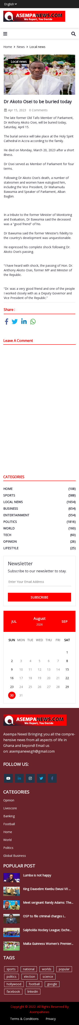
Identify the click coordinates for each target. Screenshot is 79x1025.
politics (11, 976)
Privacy (51, 1019)
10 (21, 669)
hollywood (14, 984)
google (52, 984)
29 (67, 687)
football (34, 984)
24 (21, 687)
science (48, 976)
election (29, 976)
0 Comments (38, 110)
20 (48, 678)
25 (30, 687)
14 (58, 669)
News (21, 47)
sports (11, 969)
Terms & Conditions (24, 1019)
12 (39, 669)
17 (21, 678)
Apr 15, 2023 (16, 110)
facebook (13, 991)
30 (12, 695)
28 (58, 687)
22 (67, 678)
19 (39, 678)
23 (12, 687)
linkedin (32, 991)
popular (64, 969)
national (28, 969)
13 (48, 669)
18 (30, 678)
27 (48, 687)
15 (67, 669)
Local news (37, 47)
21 (58, 678)
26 (39, 687)
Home (7, 47)
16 (12, 678)
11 (30, 669)
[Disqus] (39, 411)
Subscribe (39, 597)
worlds (46, 969)
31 (21, 695)
